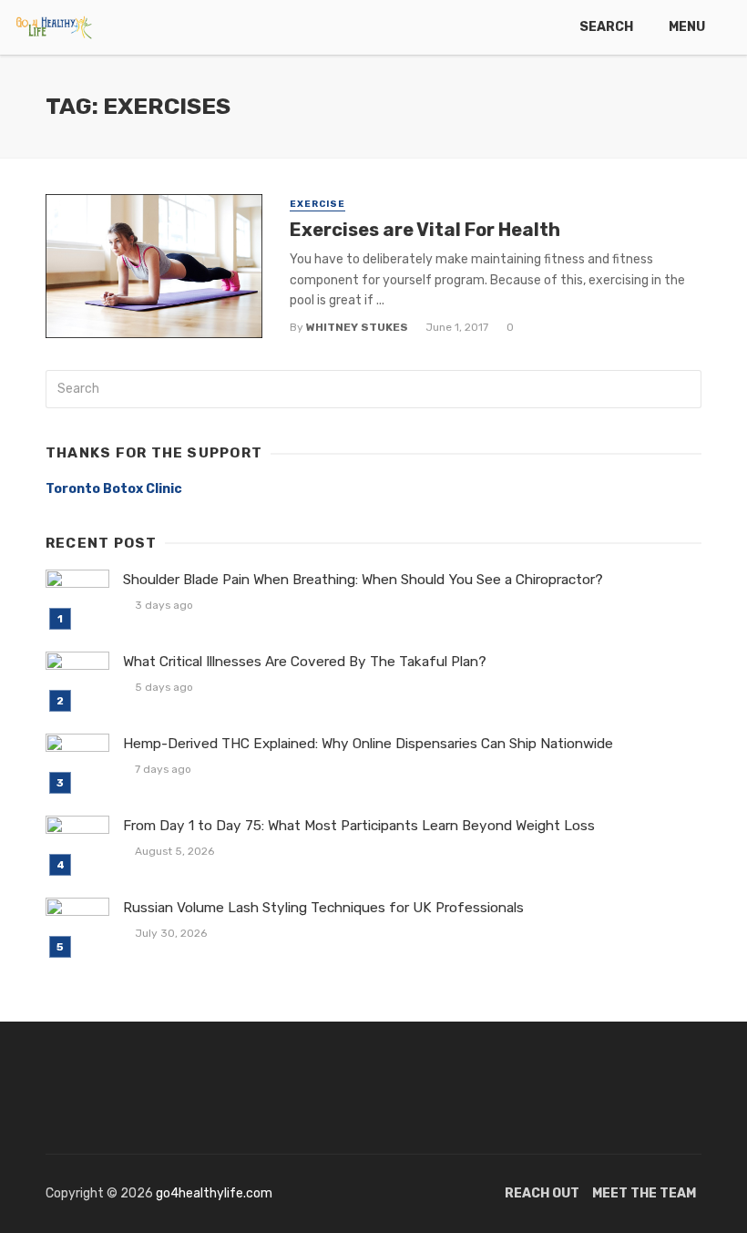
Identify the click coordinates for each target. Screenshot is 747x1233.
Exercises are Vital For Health (425, 230)
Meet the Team (644, 1193)
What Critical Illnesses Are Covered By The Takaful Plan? (304, 661)
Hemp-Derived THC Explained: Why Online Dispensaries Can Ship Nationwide (368, 743)
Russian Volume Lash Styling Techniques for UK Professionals (323, 907)
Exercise (317, 204)
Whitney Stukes (357, 327)
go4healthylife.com (214, 1193)
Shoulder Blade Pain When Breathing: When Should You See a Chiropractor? (363, 579)
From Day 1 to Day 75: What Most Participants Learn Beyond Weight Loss (359, 825)
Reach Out (542, 1193)
